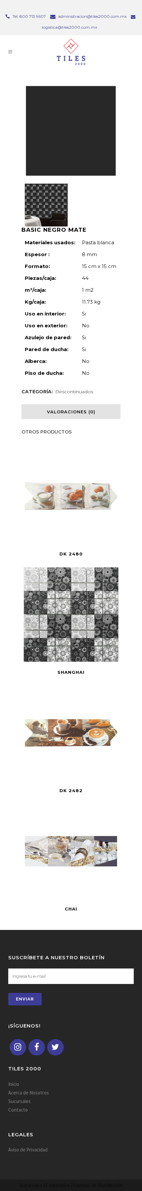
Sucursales (19, 1101)
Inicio (13, 1084)
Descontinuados (74, 392)
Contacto (18, 1110)
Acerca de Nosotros (28, 1092)
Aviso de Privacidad (28, 1149)
